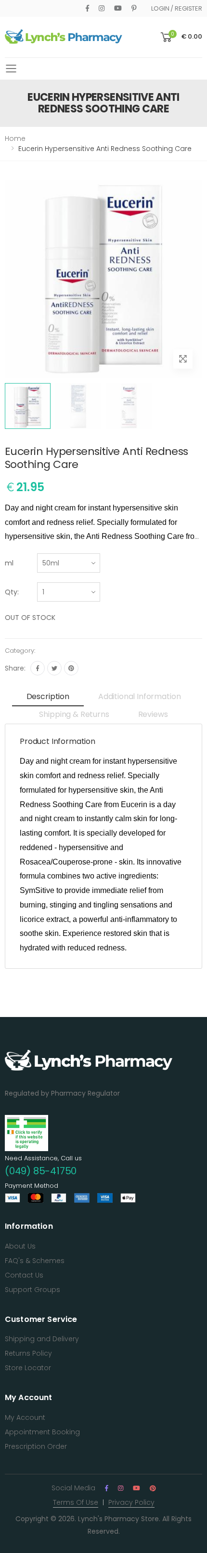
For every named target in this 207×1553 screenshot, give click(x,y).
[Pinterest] (134, 8)
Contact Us (24, 1275)
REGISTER (188, 8)
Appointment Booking (42, 1432)
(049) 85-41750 (41, 1171)
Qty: (12, 592)
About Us (20, 1246)
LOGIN (160, 8)
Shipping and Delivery (42, 1339)
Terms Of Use (75, 1502)
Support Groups (32, 1289)
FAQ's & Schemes (35, 1260)
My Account (25, 1417)
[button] (180, 37)
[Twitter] (54, 668)
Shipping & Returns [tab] (74, 714)
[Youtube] (118, 8)
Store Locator (28, 1368)
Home (15, 138)
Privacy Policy (131, 1502)
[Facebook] (87, 8)
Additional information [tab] (139, 696)
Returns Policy (28, 1353)
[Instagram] (101, 8)
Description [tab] (47, 696)
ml (9, 563)
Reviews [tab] (153, 714)
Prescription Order (36, 1446)
